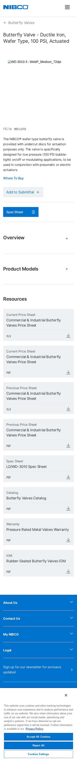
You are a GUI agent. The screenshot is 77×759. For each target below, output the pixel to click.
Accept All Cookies (38, 736)
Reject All (38, 745)
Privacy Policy (34, 728)
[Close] (66, 695)
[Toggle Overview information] (65, 238)
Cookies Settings (38, 754)
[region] (38, 723)
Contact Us (11, 618)
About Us (10, 603)
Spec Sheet (14, 212)
